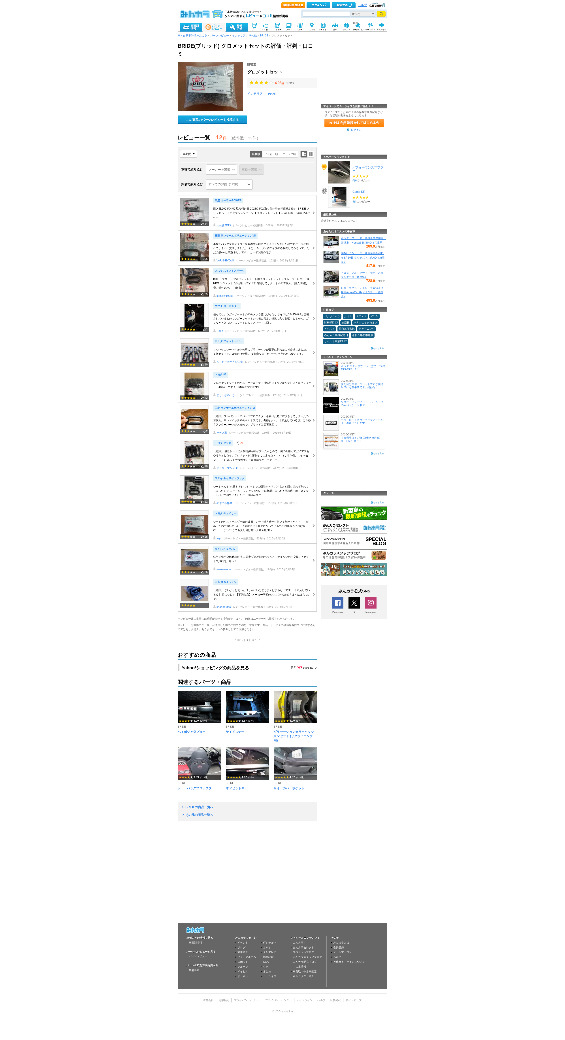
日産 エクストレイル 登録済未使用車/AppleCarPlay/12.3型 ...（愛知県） (362, 292)
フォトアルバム (246, 957)
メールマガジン (342, 952)
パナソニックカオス (365, 322)
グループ (242, 966)
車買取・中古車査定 (305, 971)
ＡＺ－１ (361, 316)
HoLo (220, 331)
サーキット (244, 976)
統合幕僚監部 (347, 328)
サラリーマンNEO (227, 468)
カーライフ (269, 976)
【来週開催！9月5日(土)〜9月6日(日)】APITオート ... (361, 439)
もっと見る (378, 348)
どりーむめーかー (227, 395)
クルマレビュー (272, 952)
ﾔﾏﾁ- (219, 538)
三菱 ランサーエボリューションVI (235, 407)
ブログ (241, 947)
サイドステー (235, 732)
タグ (265, 966)
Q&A (266, 961)
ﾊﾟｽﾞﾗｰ (375, 316)
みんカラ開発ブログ (305, 961)
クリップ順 (289, 154)
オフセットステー (238, 788)
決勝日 (346, 322)
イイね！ (242, 971)
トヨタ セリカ (223, 442)
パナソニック (332, 316)
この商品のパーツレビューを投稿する (212, 119)
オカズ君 (222, 432)
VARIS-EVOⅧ (225, 260)
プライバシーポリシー (247, 1000)
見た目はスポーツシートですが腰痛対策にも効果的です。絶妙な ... (362, 386)
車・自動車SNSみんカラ (192, 35)
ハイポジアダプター (191, 732)
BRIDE (264, 35)
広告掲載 (335, 1000)
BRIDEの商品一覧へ (199, 807)
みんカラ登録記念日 (336, 335)
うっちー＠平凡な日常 (230, 361)
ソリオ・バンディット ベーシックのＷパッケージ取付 (362, 404)
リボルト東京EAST (335, 341)
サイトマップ (354, 1000)
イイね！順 (271, 154)
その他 (253, 35)
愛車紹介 (242, 952)
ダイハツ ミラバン (226, 548)
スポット (242, 961)
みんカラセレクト (303, 947)
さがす (267, 947)
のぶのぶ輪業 (224, 503)
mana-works (224, 569)
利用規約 (223, 1000)
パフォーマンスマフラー (367, 169)
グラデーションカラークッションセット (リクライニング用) (294, 736)
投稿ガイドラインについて (349, 961)
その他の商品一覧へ (199, 815)
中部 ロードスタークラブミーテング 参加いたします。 (362, 421)
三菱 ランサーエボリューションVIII (235, 235)
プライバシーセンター (278, 1000)
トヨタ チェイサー (226, 513)
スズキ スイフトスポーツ (230, 270)
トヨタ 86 (220, 374)
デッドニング (367, 328)
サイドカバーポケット (289, 788)
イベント (242, 942)
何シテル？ (269, 942)
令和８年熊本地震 (362, 335)
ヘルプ (362, 5)
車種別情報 (195, 942)
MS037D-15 (331, 322)
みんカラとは (341, 942)
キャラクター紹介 (303, 976)
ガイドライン (305, 1000)
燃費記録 (268, 957)
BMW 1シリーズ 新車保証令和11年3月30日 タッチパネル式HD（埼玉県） (363, 258)
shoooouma (224, 607)
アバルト (329, 328)
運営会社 (208, 1000)
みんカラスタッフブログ (307, 957)
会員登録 (338, 947)
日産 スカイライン (226, 582)
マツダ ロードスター (227, 306)
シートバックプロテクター (196, 788)
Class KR (358, 191)
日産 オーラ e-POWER (228, 200)
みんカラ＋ (299, 942)
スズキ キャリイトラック (230, 478)
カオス (348, 316)
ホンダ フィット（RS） (229, 341)
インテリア (238, 35)
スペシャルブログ (303, 952)
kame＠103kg (225, 295)
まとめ (267, 971)
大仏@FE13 (224, 225)
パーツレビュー (219, 35)
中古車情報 (299, 966)
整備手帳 (194, 970)
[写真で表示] (310, 154)
